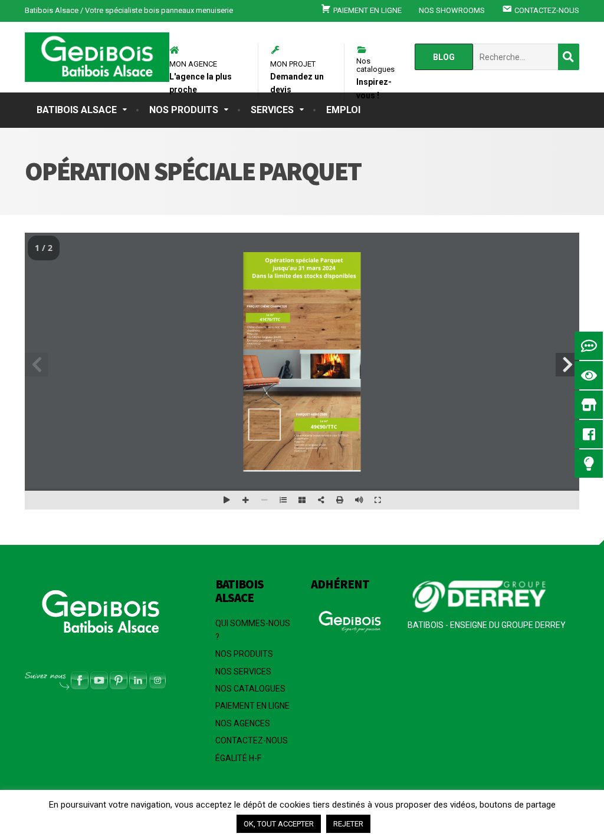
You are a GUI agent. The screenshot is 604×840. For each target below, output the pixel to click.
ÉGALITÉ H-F (238, 758)
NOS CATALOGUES (250, 688)
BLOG (444, 57)
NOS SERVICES (243, 671)
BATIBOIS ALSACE (77, 109)
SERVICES (272, 109)
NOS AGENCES (242, 723)
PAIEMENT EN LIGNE (252, 705)
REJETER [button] (348, 823)
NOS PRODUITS (183, 109)
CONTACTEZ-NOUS (251, 740)
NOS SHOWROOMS (452, 10)
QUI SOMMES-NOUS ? (252, 630)
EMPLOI (343, 109)
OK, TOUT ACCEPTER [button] (279, 823)
